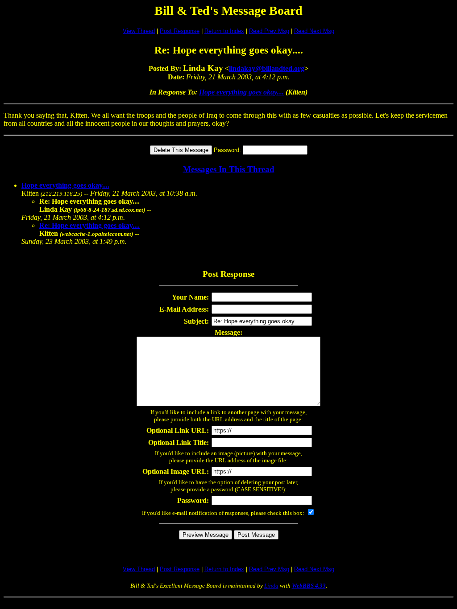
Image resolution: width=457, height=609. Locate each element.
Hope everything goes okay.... (241, 92)
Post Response (179, 31)
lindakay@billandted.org (266, 68)
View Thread (139, 31)
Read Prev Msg (269, 31)
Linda (271, 585)
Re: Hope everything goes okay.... (89, 225)
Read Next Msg (314, 31)
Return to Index (224, 31)
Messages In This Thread (228, 169)
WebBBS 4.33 (309, 585)
